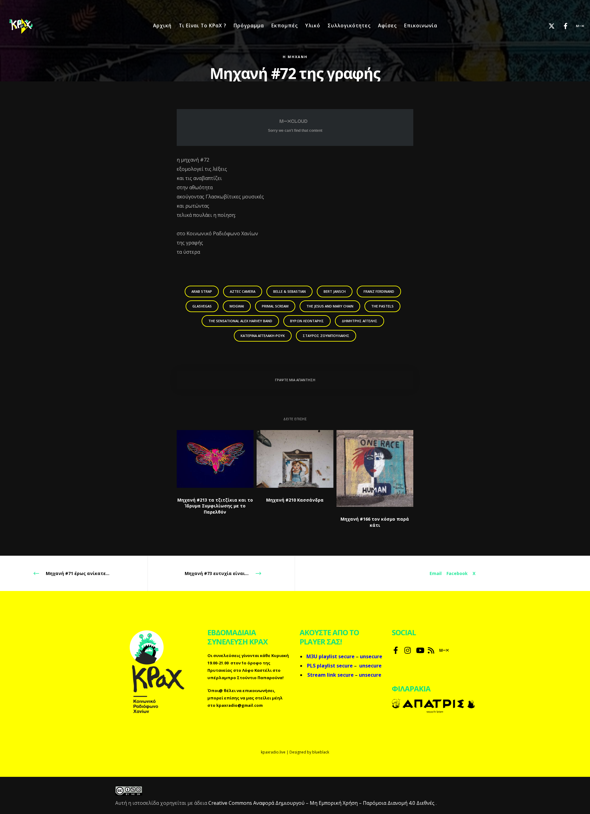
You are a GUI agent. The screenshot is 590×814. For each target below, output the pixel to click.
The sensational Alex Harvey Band (240, 321)
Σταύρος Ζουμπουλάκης (326, 335)
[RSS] (430, 649)
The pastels (382, 306)
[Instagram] (407, 649)
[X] (548, 26)
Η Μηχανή (295, 56)
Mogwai (237, 306)
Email (436, 573)
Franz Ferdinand (379, 291)
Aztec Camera (242, 291)
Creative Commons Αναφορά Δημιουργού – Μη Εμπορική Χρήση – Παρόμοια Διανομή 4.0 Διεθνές (322, 803)
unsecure (370, 665)
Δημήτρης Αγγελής (359, 321)
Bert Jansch (335, 291)
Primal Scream (275, 306)
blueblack (320, 752)
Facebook (457, 573)
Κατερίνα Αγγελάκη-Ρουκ (263, 335)
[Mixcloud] (575, 26)
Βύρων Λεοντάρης (307, 321)
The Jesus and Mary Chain (329, 306)
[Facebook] (561, 26)
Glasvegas (202, 306)
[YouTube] (419, 649)
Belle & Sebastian (289, 291)
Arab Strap (201, 291)
